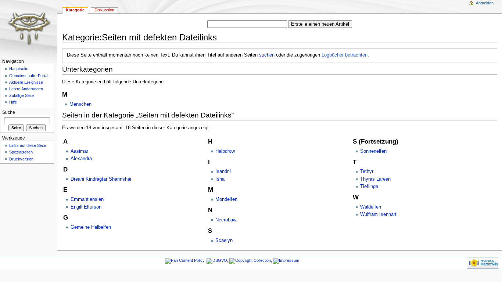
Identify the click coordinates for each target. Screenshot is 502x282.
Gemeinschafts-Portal (28, 75)
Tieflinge (369, 186)
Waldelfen (370, 207)
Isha (220, 179)
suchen (267, 55)
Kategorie (75, 10)
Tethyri (367, 171)
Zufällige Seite (21, 95)
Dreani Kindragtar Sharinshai (101, 179)
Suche (8, 112)
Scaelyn (224, 240)
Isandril (223, 171)
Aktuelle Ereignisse (26, 82)
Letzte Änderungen (26, 89)
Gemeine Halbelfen (91, 227)
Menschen (80, 104)
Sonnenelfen (373, 151)
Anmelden (485, 3)
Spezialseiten (21, 152)
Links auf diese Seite (27, 145)
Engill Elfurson (86, 207)
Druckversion (21, 159)
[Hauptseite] (28, 28)
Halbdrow (225, 151)
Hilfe (13, 102)
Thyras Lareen (375, 179)
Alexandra (81, 158)
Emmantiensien (87, 199)
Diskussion (104, 10)
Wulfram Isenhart (378, 214)
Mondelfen (226, 199)
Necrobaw (225, 220)
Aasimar (79, 151)
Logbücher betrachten (344, 55)
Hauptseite (18, 68)
